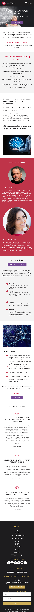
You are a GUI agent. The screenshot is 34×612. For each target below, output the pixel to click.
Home (17, 530)
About (17, 533)
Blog (17, 549)
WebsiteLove (23, 611)
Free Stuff (17, 547)
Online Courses (17, 538)
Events (17, 541)
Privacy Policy (17, 555)
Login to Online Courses (17, 572)
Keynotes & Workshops (17, 536)
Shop (17, 544)
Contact (17, 552)
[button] (17, 264)
